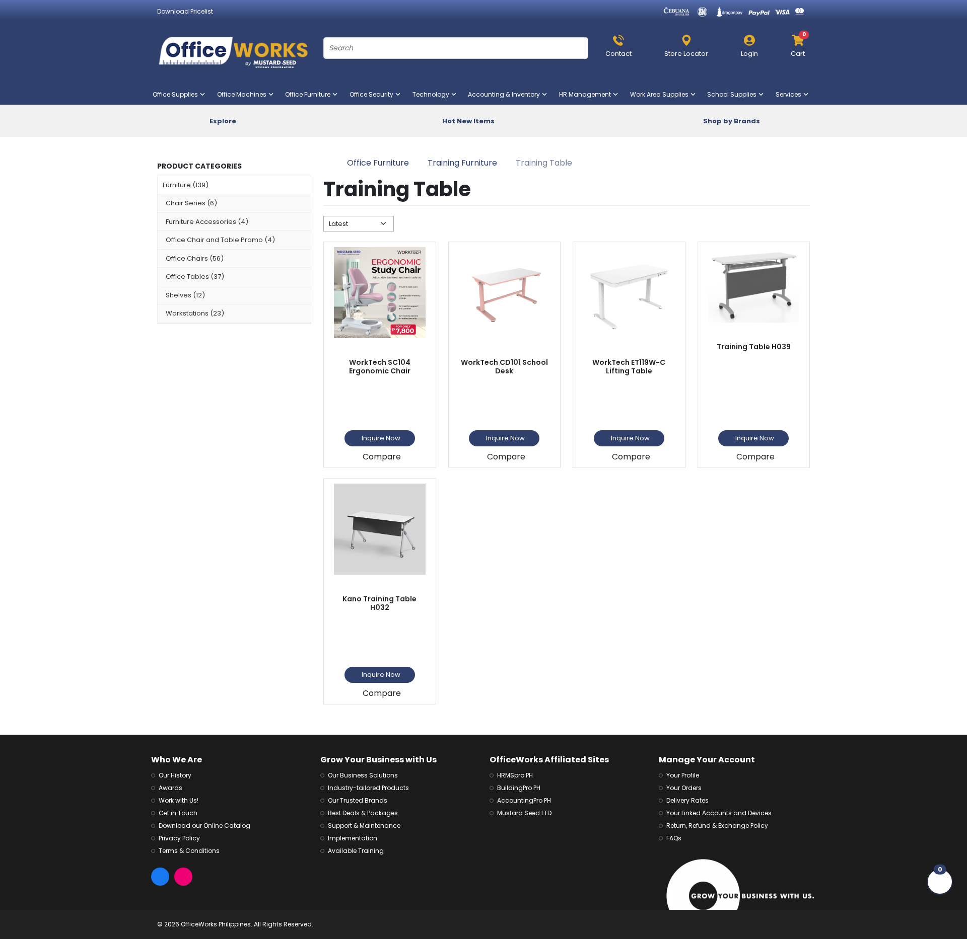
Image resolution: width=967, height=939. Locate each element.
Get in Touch (178, 813)
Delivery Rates (687, 800)
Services (790, 94)
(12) (185, 295)
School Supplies (734, 94)
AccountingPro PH (524, 800)
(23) (195, 313)
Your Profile (682, 775)
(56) (195, 258)
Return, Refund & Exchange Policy (717, 825)
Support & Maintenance (364, 825)
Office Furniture (309, 94)
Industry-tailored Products (368, 788)
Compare (382, 456)
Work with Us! (178, 800)
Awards (170, 788)
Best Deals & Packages (363, 813)
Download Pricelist (185, 11)
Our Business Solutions (363, 775)
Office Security (373, 94)
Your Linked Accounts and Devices (719, 813)
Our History (175, 775)
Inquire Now (381, 438)
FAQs (673, 838)
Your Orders (684, 788)
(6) (191, 203)
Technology (432, 94)
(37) (195, 276)
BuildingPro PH (518, 788)
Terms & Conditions (189, 850)
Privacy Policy (179, 838)
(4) (207, 221)
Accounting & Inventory (506, 94)
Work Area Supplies (661, 94)
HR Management (587, 94)
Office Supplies (177, 94)
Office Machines (243, 94)
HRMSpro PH (515, 775)
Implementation (352, 838)
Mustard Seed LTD (524, 813)
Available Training (356, 850)
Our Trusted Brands (357, 800)
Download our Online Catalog (204, 825)
